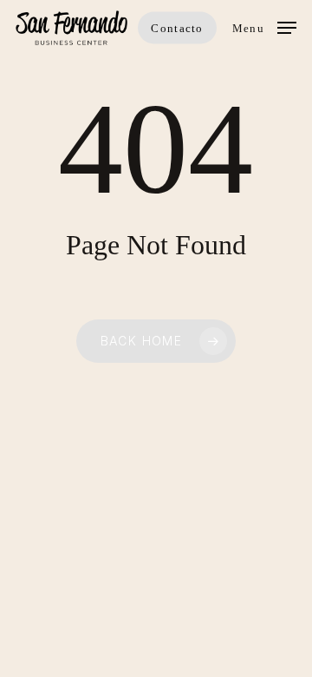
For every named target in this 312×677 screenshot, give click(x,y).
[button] (264, 26)
